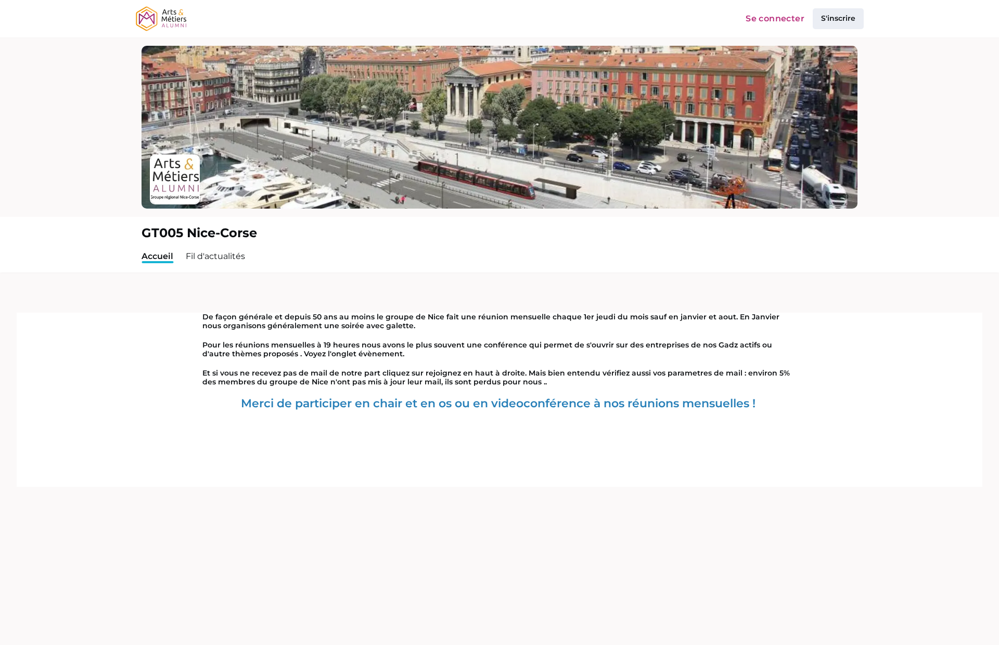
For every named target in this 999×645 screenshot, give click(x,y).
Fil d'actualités (215, 256)
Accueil (157, 256)
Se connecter (775, 18)
